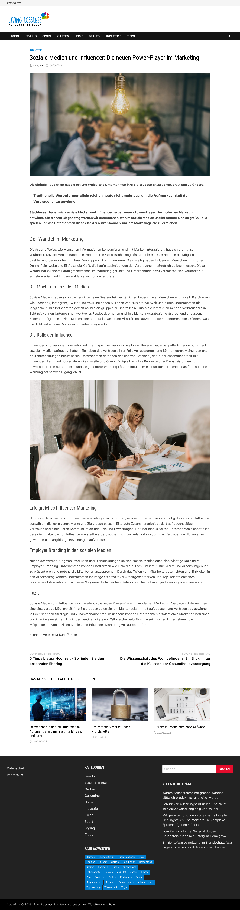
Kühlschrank (129, 866)
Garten (63, 36)
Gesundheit (93, 795)
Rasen (139, 877)
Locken (109, 872)
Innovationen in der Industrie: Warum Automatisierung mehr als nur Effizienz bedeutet (56, 731)
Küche (115, 866)
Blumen (90, 856)
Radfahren (126, 877)
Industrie (113, 36)
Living (14, 36)
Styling (31, 36)
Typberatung (93, 887)
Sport (47, 36)
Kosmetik (103, 866)
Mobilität (121, 872)
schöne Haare (145, 882)
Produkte (100, 877)
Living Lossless (43, 904)
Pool (88, 877)
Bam (112, 904)
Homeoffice (145, 861)
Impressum (15, 775)
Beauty (95, 36)
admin (40, 65)
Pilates (144, 872)
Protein (112, 877)
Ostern (133, 872)
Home (79, 36)
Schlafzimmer (126, 882)
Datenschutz (16, 768)
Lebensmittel (93, 872)
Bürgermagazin (126, 856)
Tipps (131, 36)
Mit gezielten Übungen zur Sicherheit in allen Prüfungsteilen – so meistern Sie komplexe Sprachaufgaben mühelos (195, 820)
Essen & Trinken (97, 783)
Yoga (124, 887)
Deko (141, 856)
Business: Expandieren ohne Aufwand (179, 727)
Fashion (90, 861)
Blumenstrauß (106, 856)
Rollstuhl (110, 882)
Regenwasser (94, 882)
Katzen (90, 866)
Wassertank (111, 887)
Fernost (103, 861)
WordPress (95, 904)
